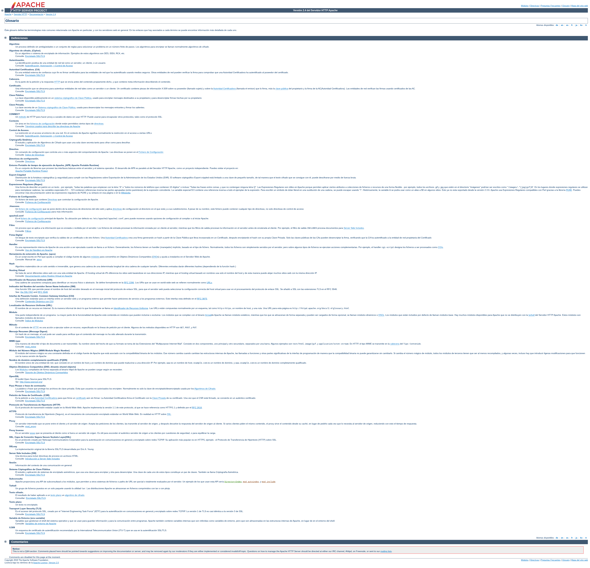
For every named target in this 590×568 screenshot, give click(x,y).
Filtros (28, 231)
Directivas (534, 6)
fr (572, 25)
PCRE (569, 190)
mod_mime (30, 346)
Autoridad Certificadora (224, 88)
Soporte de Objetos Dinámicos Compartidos (46, 372)
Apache (8, 14)
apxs (39, 259)
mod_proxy (30, 426)
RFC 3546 (43, 292)
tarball (532, 315)
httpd (208, 315)
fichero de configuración (30, 209)
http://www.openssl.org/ (31, 382)
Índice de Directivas (34, 155)
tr (586, 25)
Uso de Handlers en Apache (38, 250)
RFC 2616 (197, 407)
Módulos (525, 6)
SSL (169, 414)
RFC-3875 (202, 298)
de (557, 25)
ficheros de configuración (42, 123)
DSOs (381, 315)
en (562, 25)
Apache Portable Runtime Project (31, 171)
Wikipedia (125, 193)
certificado (81, 398)
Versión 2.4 (51, 14)
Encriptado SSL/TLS (35, 56)
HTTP (57, 82)
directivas (98, 123)
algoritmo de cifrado (74, 495)
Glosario (566, 6)
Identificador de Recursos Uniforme (131, 308)
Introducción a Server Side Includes (42, 458)
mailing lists (386, 551)
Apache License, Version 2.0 (46, 563)
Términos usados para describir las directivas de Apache (52, 126)
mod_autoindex (251, 482)
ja (576, 25)
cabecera (394, 343)
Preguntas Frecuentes (550, 6)
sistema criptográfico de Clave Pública (72, 98)
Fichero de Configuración (151, 152)
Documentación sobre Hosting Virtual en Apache (48, 276)
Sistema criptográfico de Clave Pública (56, 107)
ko (581, 25)
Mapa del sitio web (579, 6)
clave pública (281, 88)
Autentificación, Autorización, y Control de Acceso (49, 65)
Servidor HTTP (20, 14)
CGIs (440, 247)
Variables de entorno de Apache (40, 523)
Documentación (36, 14)
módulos (95, 256)
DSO (155, 256)
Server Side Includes (354, 228)
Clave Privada (159, 398)
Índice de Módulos (34, 320)
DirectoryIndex (233, 482)
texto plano (56, 495)
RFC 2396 (129, 282)
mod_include (268, 482)
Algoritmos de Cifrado (204, 388)
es (567, 25)
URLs (209, 282)
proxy (32, 433)
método (22, 117)
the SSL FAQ (26, 292)
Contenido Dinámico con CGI (39, 301)
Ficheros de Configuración (38, 202)
